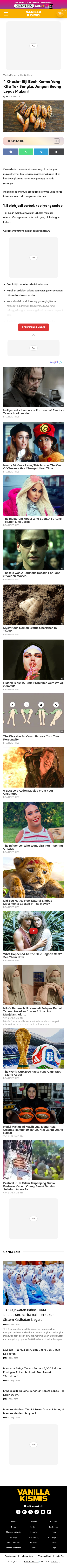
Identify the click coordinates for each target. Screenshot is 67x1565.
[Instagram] (24, 1512)
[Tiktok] (36, 1512)
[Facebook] (18, 1512)
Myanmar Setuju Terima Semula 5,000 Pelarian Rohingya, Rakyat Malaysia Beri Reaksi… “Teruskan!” (32, 1372)
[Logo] (33, 13)
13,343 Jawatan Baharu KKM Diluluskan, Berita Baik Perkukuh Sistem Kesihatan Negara (28, 1315)
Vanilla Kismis (9, 75)
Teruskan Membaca (33, 327)
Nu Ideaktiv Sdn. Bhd (31, 1562)
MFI (5, 1358)
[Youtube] (43, 1512)
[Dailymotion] (49, 1512)
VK (7, 96)
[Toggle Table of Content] (55, 141)
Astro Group (55, 1562)
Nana (6, 1324)
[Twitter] (30, 1512)
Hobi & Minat (26, 75)
